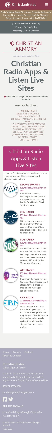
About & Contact (12, 356)
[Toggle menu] (47, 5)
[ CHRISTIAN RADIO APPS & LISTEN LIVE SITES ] (28, 120)
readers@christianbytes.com (18, 392)
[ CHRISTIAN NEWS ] (28, 140)
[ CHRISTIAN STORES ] (28, 137)
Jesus (6, 352)
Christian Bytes (13, 364)
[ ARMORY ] (40, 18)
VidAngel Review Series (26, 27)
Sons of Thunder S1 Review (26, 24)
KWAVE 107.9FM (30, 185)
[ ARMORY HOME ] (28, 111)
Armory (16, 352)
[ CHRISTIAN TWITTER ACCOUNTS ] (28, 135)
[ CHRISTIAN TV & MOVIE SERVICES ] (28, 124)
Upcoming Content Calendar (26, 31)
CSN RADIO (27, 212)
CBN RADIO (27, 297)
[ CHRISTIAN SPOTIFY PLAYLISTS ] (28, 129)
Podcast (29, 352)
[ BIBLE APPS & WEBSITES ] (28, 114)
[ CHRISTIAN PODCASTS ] (28, 116)
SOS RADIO (27, 240)
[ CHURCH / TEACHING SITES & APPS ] (28, 127)
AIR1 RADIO (27, 270)
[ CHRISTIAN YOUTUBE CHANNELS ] (28, 132)
